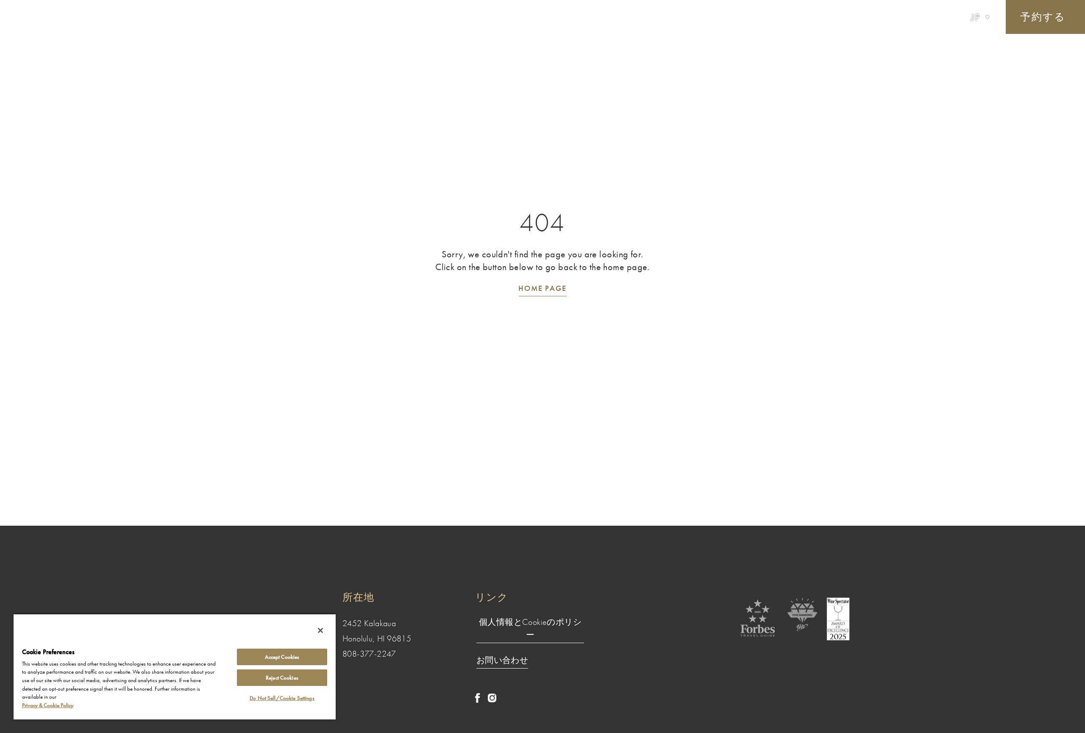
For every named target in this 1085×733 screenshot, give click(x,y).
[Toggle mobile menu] (34, 17)
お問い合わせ (502, 660)
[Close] (320, 630)
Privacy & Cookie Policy (47, 705)
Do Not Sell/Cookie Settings (282, 698)
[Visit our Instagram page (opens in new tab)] (492, 700)
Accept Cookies (282, 657)
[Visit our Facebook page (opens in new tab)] (477, 700)
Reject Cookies (282, 677)
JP (976, 17)
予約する (1043, 16)
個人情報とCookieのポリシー (530, 628)
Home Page (542, 288)
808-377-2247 (369, 653)
